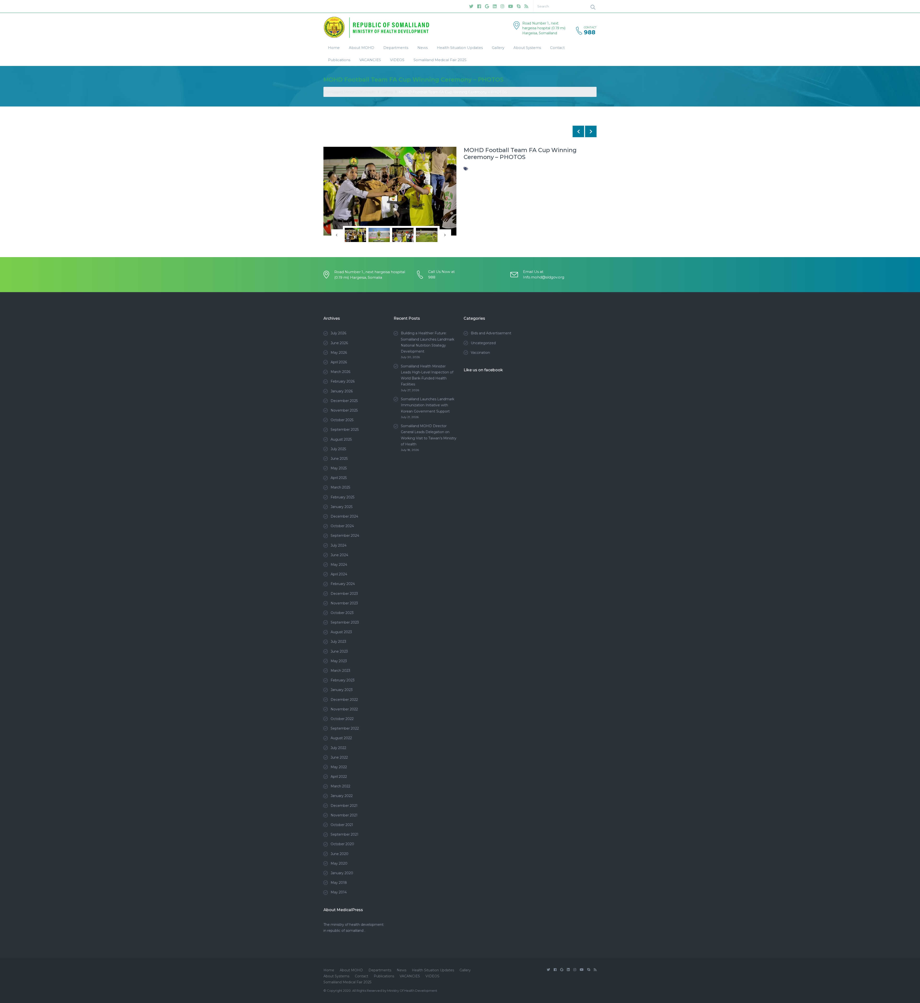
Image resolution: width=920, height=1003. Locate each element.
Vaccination (480, 352)
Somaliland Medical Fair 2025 (440, 60)
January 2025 (341, 507)
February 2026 (343, 381)
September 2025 (345, 429)
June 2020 (339, 854)
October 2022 (342, 719)
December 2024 (344, 516)
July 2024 (338, 545)
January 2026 (342, 391)
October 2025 (342, 420)
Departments (395, 47)
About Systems (527, 47)
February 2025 (342, 497)
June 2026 (339, 343)
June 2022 (339, 757)
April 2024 (339, 574)
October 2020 (342, 844)
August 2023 (341, 632)
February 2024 (343, 584)
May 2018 (339, 882)
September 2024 (345, 535)
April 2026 (339, 362)
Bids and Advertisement (491, 333)
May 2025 (339, 468)
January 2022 (342, 796)
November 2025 (344, 410)
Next (449, 191)
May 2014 (339, 892)
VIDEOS (397, 60)
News (422, 47)
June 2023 (339, 651)
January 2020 (342, 873)
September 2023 (345, 622)
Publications (339, 60)
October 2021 (342, 825)
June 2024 (339, 555)
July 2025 (338, 449)
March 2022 (340, 786)
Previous (331, 191)
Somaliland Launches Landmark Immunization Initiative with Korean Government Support (427, 405)
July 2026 (338, 333)
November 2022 (344, 709)
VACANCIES (370, 60)
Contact (557, 47)
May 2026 (339, 352)
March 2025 (340, 487)
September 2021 (344, 834)
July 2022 (338, 748)
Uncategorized (483, 343)
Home (334, 47)
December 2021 (344, 805)
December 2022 (344, 699)
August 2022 (341, 738)
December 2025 (344, 401)
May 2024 (339, 564)
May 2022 (339, 767)
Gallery (498, 47)
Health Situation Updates (460, 47)
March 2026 (340, 372)
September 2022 (345, 728)
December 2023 (344, 593)
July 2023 (338, 641)
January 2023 (342, 690)
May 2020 (339, 863)
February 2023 (343, 680)
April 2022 (339, 776)
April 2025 (339, 478)
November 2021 (344, 815)
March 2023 (340, 670)
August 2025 (341, 439)
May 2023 (339, 661)
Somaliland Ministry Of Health (349, 92)
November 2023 (344, 603)
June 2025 (339, 458)
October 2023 (342, 613)
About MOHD (361, 47)
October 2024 (342, 526)
